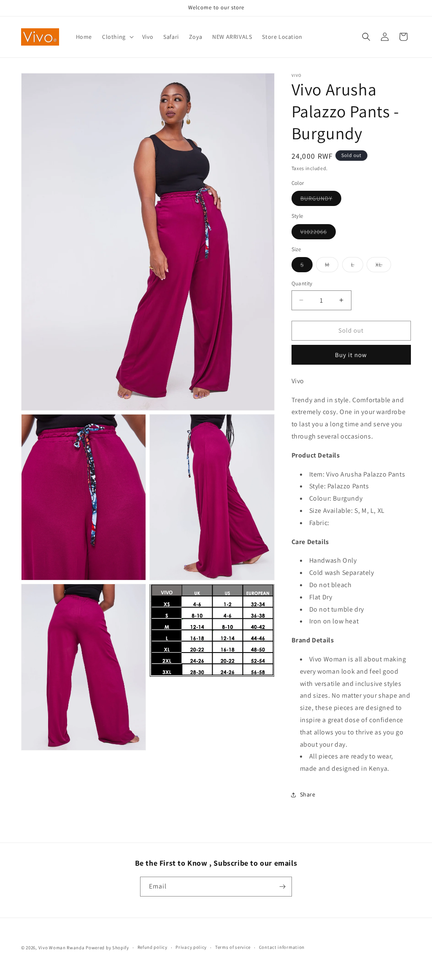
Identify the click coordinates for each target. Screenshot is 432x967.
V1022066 (318, 233)
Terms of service (233, 947)
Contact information (282, 947)
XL (383, 266)
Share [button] (308, 794)
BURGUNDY (320, 200)
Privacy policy (191, 947)
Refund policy (152, 947)
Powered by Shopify (107, 948)
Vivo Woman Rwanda (61, 948)
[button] (117, 37)
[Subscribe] (282, 887)
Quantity (302, 283)
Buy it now (351, 355)
